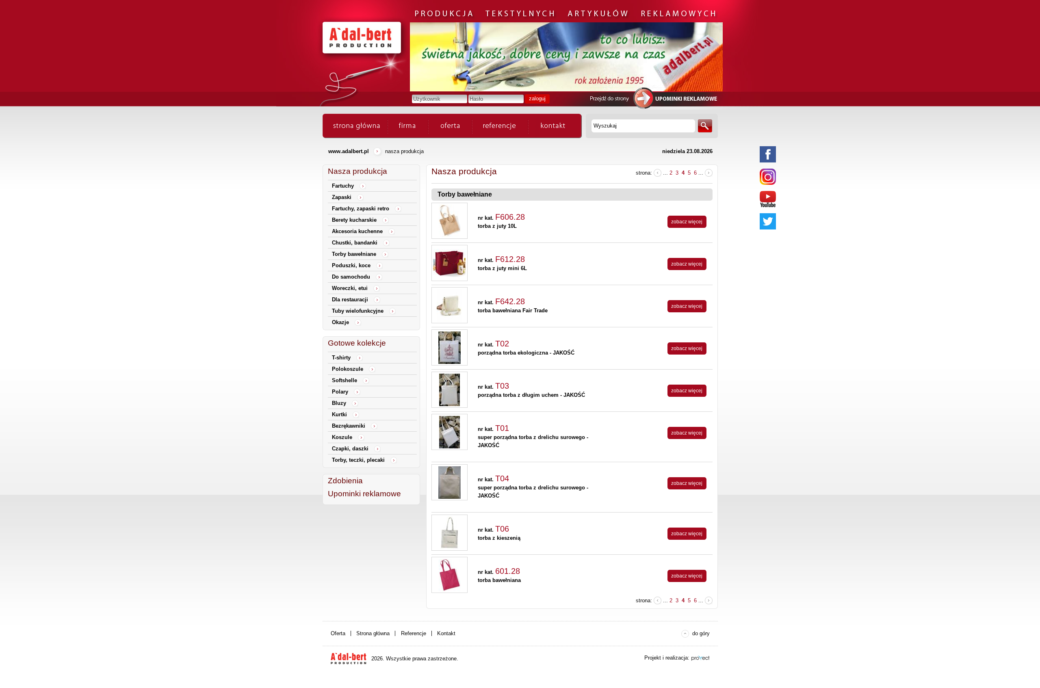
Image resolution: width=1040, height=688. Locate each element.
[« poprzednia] (657, 173)
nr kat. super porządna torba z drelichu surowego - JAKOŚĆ (533, 437)
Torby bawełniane (465, 194)
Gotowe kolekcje (357, 343)
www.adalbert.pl (348, 151)
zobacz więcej (686, 222)
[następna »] (709, 173)
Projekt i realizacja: (666, 658)
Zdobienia (345, 480)
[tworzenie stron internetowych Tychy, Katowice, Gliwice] (700, 658)
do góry (701, 633)
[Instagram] (768, 177)
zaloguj (537, 98)
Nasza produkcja (357, 171)
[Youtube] (768, 199)
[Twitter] (768, 221)
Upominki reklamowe (364, 493)
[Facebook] (768, 154)
